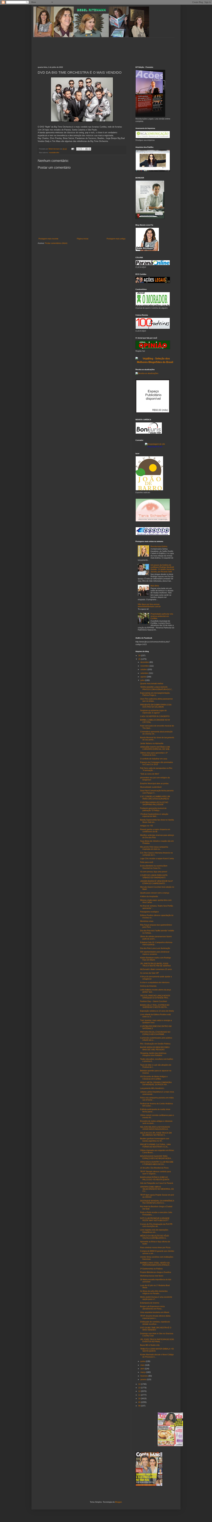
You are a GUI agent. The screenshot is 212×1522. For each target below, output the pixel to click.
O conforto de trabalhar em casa (153, 759)
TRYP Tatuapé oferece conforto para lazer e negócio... (155, 1172)
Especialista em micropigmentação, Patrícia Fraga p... (155, 694)
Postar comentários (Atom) (56, 243)
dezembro (144, 662)
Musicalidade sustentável (151, 787)
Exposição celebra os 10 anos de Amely (157, 1011)
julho (142, 680)
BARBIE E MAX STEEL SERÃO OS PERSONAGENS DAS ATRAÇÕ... (155, 1264)
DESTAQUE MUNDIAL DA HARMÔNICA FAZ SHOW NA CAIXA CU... (157, 1202)
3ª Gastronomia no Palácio (151, 1269)
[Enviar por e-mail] (77, 149)
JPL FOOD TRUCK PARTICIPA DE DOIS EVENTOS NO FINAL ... (157, 1340)
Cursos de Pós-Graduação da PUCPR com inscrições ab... (156, 1225)
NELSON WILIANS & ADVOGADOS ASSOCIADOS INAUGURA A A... (155, 1128)
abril (142, 1369)
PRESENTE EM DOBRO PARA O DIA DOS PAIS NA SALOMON (155, 706)
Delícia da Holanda (148, 986)
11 (139, 1395)
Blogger (118, 1502)
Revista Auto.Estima (159, 546)
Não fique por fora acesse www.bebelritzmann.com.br (149, 605)
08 (139, 1406)
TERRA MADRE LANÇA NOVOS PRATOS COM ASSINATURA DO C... (156, 688)
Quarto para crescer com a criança (154, 893)
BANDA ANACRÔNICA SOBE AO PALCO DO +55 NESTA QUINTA (154, 1178)
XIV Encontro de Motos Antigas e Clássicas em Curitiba (154, 1077)
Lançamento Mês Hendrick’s (152, 1088)
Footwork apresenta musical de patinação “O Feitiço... (153, 809)
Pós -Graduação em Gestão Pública (155, 1044)
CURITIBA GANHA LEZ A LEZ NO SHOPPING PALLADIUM (154, 803)
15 (139, 659)
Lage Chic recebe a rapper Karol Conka (157, 858)
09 (139, 1402)
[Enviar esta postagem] (73, 149)
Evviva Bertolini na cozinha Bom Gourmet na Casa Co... (153, 867)
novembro (144, 666)
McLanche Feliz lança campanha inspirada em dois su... (154, 848)
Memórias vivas (146, 921)
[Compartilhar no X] (83, 149)
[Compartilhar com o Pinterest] (89, 149)
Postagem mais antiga (116, 239)
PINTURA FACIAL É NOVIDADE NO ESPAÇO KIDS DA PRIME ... (155, 1033)
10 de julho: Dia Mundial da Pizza (154, 1168)
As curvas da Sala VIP (149, 973)
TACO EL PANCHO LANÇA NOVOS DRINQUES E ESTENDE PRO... (155, 997)
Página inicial (82, 239)
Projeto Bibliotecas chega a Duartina (155, 1272)
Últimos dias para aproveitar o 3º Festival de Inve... (154, 754)
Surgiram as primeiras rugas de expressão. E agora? (153, 711)
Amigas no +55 (146, 826)
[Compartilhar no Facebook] (86, 149)
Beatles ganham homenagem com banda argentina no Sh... (154, 1140)
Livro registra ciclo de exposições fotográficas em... (154, 1231)
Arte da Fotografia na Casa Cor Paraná (156, 1183)
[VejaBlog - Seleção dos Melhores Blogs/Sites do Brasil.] (154, 359)
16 (139, 655)
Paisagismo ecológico (149, 912)
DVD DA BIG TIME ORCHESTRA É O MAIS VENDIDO (155, 1329)
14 (139, 1384)
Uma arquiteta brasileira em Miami (154, 1312)
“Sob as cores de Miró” (149, 774)
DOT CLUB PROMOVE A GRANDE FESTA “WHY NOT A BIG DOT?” (154, 1219)
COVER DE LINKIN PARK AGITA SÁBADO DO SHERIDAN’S (153, 876)
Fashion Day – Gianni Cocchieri (153, 1001)
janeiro (143, 1379)
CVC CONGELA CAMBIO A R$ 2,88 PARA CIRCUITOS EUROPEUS (155, 797)
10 (139, 1398)
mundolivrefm (54, 152)
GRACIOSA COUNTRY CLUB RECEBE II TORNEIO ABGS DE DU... (156, 1163)
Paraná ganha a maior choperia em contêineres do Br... (155, 830)
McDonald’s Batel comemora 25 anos (156, 969)
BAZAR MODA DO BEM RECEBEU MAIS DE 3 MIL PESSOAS (155, 1048)
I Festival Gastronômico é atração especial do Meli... (154, 815)
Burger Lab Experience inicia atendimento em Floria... (152, 1307)
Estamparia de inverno (149, 1303)
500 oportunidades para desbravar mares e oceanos (154, 953)
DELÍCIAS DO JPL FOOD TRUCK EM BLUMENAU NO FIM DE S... (156, 1134)
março (143, 1372)
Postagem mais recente (48, 239)
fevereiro (144, 1376)
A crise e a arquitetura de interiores (154, 982)
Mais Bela (155, 586)
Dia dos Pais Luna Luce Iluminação (155, 948)
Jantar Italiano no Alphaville (151, 743)
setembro (144, 673)
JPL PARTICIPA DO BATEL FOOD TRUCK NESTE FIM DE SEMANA (155, 965)
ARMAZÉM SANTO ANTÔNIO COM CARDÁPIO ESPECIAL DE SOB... (155, 748)
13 (139, 1388)
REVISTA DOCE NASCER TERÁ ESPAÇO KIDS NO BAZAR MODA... (156, 1157)
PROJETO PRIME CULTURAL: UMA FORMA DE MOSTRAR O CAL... (155, 1145)
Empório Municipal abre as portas (154, 783)
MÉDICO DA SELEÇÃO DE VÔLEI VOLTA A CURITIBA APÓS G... (154, 1237)
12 (139, 1391)
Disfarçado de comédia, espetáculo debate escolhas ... (155, 1323)
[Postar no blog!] (80, 149)
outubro (143, 669)
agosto (143, 677)
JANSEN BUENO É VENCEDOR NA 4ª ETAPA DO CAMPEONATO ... (156, 882)
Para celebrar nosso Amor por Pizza (155, 1247)
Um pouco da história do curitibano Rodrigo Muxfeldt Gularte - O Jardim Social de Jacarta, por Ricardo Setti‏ (162, 568)
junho (143, 1361)
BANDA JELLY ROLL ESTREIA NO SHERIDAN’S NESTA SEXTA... (154, 1006)
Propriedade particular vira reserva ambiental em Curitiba (162, 616)
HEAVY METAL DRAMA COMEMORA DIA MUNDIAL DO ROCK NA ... (155, 1083)
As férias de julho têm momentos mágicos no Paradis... (154, 1292)
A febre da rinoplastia (149, 896)
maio (142, 1365)
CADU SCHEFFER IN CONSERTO (154, 716)
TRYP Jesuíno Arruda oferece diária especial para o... (155, 1317)
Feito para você (146, 862)
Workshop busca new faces (151, 1276)
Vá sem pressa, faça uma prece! (153, 872)
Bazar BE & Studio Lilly (150, 1345)
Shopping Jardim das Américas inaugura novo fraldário (153, 1054)
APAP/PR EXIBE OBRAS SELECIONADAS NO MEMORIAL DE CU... (157, 1189)
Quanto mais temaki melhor (151, 683)
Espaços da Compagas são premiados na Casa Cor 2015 (156, 763)
